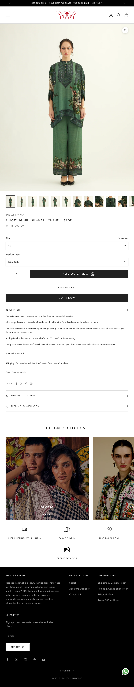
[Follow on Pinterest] (34, 659)
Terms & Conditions (108, 600)
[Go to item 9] (100, 201)
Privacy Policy (105, 594)
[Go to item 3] (33, 201)
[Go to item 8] (89, 201)
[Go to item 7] (77, 201)
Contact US (75, 594)
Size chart (123, 238)
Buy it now (67, 298)
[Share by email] (31, 383)
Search (73, 582)
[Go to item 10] (111, 201)
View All (47, 514)
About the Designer (79, 588)
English (65, 670)
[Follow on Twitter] (16, 659)
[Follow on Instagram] (25, 659)
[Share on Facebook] (16, 383)
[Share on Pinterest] (26, 383)
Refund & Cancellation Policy (113, 588)
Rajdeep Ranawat (15, 214)
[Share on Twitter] (21, 383)
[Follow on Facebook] (7, 659)
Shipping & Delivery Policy (112, 582)
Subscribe (18, 647)
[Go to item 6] (66, 201)
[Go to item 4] (44, 201)
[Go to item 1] (10, 201)
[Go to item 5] (55, 201)
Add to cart (67, 287)
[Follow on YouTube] (43, 659)
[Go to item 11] (122, 201)
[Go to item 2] (22, 201)
